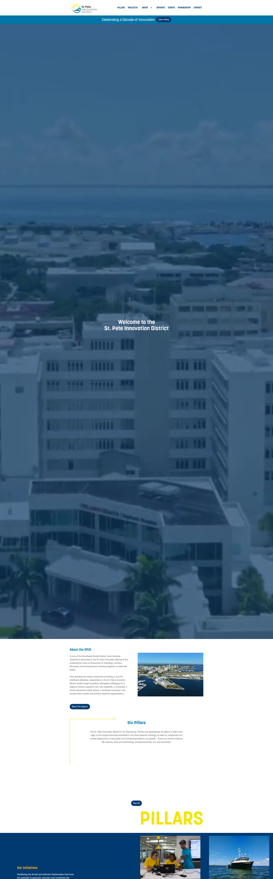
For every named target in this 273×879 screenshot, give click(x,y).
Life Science (136, 766)
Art (136, 789)
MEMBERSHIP (184, 7)
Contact (198, 7)
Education (182, 789)
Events (171, 7)
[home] (93, 7)
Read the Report (80, 706)
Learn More (163, 19)
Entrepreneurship (91, 789)
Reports (161, 7)
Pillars (121, 7)
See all (136, 803)
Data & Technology (182, 766)
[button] (147, 7)
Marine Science (91, 766)
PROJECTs (133, 7)
